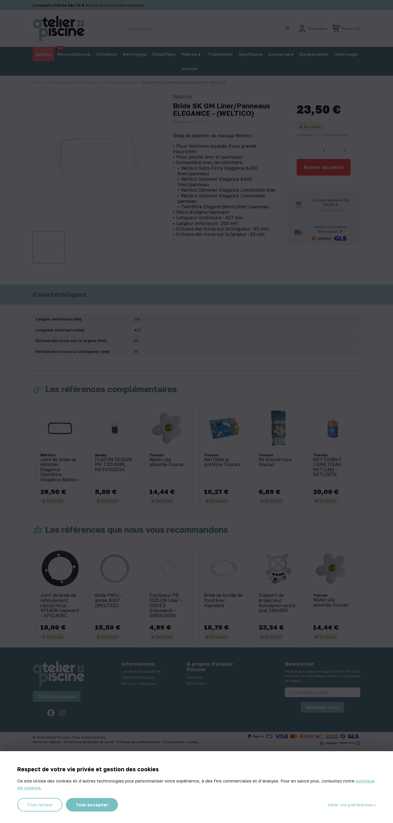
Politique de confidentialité (138, 742)
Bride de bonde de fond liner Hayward (223, 600)
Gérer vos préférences (351, 804)
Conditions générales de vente (89, 742)
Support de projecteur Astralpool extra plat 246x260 (277, 603)
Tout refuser (40, 804)
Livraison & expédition (141, 671)
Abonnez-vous (322, 707)
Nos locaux (196, 683)
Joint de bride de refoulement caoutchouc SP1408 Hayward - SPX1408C (59, 605)
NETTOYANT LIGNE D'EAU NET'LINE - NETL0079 (327, 467)
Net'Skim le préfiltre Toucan (222, 462)
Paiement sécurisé (137, 677)
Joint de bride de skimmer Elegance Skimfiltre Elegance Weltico (59, 469)
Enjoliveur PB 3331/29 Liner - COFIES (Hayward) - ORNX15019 (165, 605)
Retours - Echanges (139, 683)
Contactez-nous (57, 696)
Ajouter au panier (324, 167)
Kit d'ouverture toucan (275, 462)
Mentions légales (47, 742)
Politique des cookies (180, 742)
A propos (195, 677)
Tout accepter (92, 804)
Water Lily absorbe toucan (166, 462)
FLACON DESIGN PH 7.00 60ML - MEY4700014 (113, 464)
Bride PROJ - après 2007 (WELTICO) (109, 600)
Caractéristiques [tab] (59, 294)
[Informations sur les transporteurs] (341, 231)
